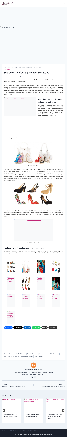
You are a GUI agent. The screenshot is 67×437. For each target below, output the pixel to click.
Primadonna (56, 353)
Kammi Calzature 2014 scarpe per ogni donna (53, 385)
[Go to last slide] (4, 410)
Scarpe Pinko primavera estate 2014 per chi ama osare (55, 416)
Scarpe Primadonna (39, 356)
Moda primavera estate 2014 (45, 353)
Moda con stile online (8, 67)
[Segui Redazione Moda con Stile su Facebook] (32, 377)
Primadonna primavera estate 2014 (12, 356)
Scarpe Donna (17, 67)
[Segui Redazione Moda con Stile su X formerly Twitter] (35, 377)
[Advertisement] (33, 16)
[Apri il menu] (64, 3)
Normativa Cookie (32, 430)
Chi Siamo (9, 430)
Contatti (15, 430)
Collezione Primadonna (32, 353)
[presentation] (11, 405)
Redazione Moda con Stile (10, 76)
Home (3, 430)
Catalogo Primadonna (20, 353)
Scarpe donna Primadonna (27, 356)
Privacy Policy (22, 430)
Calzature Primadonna (9, 353)
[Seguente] (63, 410)
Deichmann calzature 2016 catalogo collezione (14, 385)
